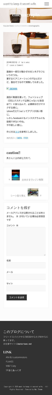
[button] (46, 4)
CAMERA (19, 138)
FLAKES (9, 361)
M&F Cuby (11, 365)
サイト (10, 284)
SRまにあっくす (13, 370)
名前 (9, 260)
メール (10, 272)
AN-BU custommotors (16, 357)
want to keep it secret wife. (19, 4)
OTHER (25, 138)
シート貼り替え (26, 195)
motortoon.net (25, 344)
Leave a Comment (16, 65)
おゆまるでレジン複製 (26, 179)
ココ (17, 132)
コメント (12, 225)
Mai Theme (38, 389)
